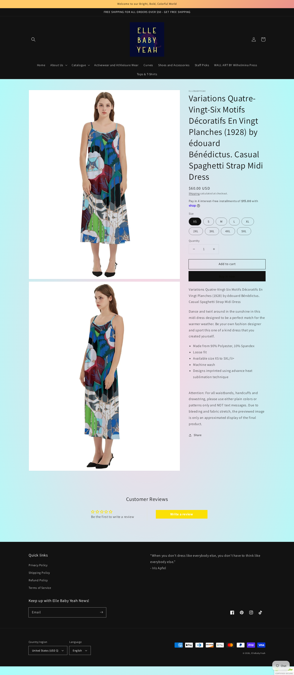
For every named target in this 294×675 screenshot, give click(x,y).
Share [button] (198, 435)
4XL (228, 231)
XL (247, 221)
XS (195, 221)
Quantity (194, 241)
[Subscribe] (101, 612)
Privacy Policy (38, 565)
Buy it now (227, 276)
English (77, 650)
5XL (244, 231)
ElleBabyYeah (258, 653)
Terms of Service (40, 588)
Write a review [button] (181, 514)
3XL (212, 231)
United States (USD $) (45, 650)
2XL (195, 231)
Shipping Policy (39, 573)
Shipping (194, 193)
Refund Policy (38, 580)
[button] (33, 39)
